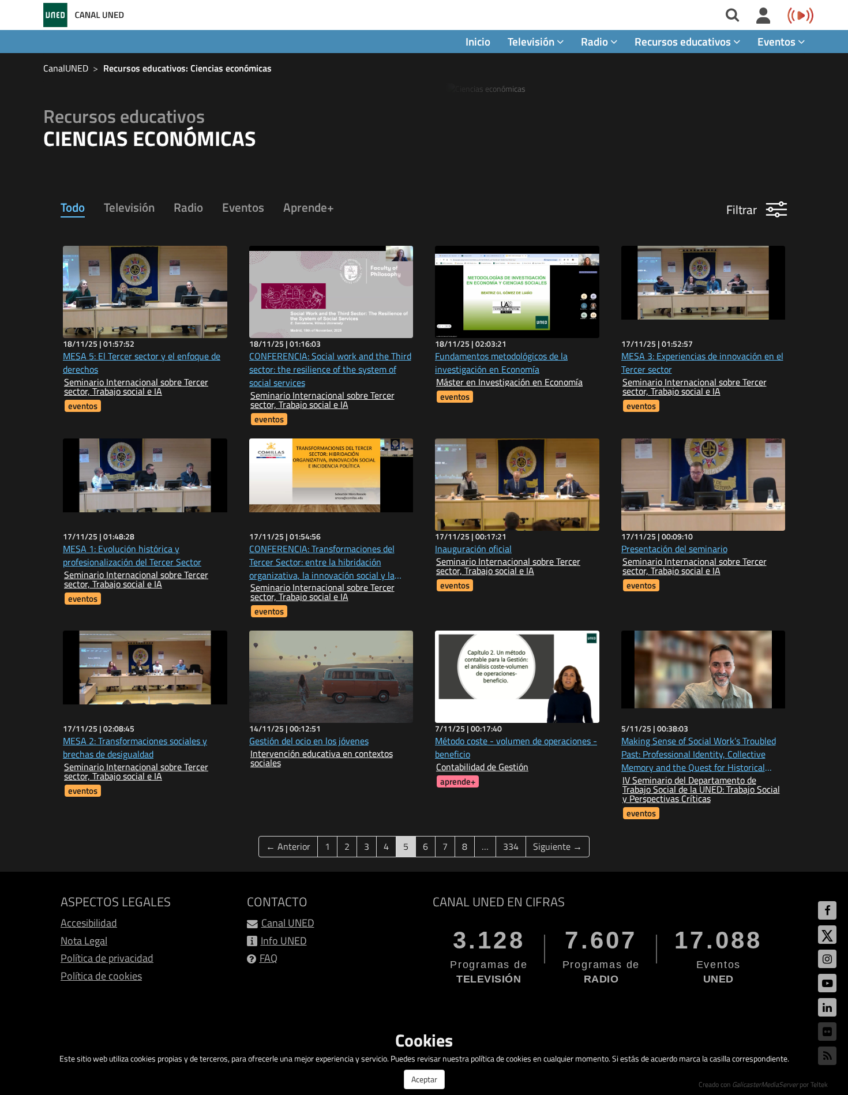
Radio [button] (595, 41)
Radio (188, 207)
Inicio (478, 41)
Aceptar (424, 1079)
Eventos (243, 207)
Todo (73, 207)
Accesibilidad (89, 923)
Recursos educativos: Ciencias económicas (187, 68)
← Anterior (288, 846)
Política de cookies (101, 976)
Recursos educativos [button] (684, 41)
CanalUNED (65, 68)
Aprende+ (308, 207)
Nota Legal (84, 940)
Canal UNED (287, 923)
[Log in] (763, 16)
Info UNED (284, 940)
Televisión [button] (532, 41)
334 (511, 846)
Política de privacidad (107, 958)
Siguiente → (557, 846)
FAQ (268, 958)
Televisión (129, 207)
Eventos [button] (777, 41)
